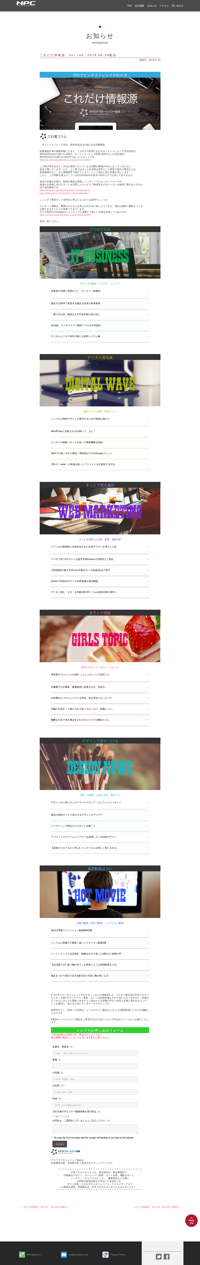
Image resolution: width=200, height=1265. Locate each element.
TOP (129, 5)
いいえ (66, 1116)
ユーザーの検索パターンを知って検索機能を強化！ (78, 442)
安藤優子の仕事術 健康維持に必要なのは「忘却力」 (79, 687)
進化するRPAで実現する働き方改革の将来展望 (75, 303)
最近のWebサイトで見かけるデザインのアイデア (77, 814)
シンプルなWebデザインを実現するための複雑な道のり (80, 418)
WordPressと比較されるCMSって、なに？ (73, 431)
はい (57, 1116)
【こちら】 (87, 1037)
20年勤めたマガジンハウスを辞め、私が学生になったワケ (81, 697)
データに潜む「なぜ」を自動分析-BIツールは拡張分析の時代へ (84, 592)
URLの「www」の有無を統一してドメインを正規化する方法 (83, 464)
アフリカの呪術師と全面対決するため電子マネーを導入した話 (84, 546)
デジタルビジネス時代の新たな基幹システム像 (75, 336)
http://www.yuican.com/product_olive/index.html (64, 193)
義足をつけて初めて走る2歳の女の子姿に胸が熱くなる (79, 975)
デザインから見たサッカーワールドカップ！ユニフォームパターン (86, 802)
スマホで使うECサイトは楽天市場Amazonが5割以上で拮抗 (82, 559)
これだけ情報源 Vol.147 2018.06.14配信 (43, 1207)
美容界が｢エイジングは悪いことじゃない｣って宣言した (80, 674)
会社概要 (139, 5)
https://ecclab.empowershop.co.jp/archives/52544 (65, 159)
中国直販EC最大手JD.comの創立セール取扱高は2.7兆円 (80, 570)
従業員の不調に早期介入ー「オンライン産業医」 (76, 290)
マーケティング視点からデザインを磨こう (73, 825)
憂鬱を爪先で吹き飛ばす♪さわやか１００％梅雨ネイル (80, 719)
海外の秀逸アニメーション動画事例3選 (71, 930)
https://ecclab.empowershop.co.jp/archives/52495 (65, 214)
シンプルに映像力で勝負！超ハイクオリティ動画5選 (78, 942)
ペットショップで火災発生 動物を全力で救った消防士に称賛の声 (86, 953)
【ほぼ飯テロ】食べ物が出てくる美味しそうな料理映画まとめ (84, 964)
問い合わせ (177, 5)
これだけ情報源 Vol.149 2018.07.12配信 (157, 1207)
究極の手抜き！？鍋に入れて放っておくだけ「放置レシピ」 (82, 708)
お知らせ (152, 5)
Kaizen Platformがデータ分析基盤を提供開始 (74, 581)
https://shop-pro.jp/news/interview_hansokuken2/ (65, 190)
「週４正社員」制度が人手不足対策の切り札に (75, 314)
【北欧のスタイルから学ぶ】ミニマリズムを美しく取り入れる (84, 847)
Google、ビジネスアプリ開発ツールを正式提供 (76, 325)
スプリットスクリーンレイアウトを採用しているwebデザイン (83, 836)
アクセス (164, 5)
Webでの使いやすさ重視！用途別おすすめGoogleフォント (82, 453)
